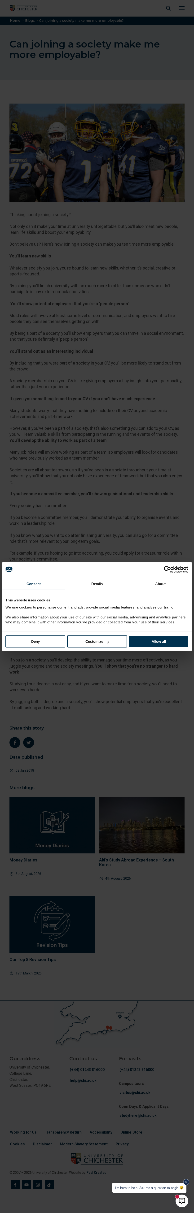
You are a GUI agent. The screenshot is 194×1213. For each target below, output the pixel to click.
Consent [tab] (33, 584)
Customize (94, 641)
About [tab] (160, 584)
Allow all (159, 641)
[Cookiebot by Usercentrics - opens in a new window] (168, 569)
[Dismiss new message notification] (186, 1182)
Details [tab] (97, 584)
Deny (35, 641)
